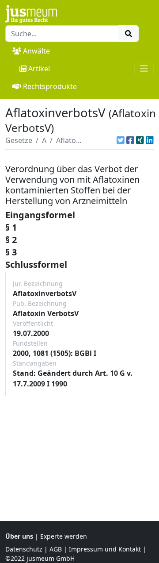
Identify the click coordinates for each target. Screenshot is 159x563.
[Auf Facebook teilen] (130, 140)
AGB (55, 549)
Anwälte (36, 51)
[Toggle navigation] (144, 68)
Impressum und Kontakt (105, 549)
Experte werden (63, 536)
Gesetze (18, 140)
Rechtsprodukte (50, 86)
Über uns (19, 536)
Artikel (39, 68)
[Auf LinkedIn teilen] (150, 140)
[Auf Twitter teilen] (121, 140)
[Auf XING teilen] (140, 140)
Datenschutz (23, 549)
